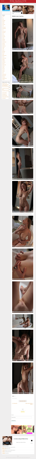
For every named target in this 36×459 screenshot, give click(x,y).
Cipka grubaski (4, 98)
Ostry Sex (3, 63)
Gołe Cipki (3, 43)
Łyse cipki (3, 79)
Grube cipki (3, 44)
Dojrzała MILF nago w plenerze (5, 90)
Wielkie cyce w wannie (17, 16)
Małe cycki (3, 52)
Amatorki (3, 16)
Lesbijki (3, 48)
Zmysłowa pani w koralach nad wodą (5, 89)
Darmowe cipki (4, 31)
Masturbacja (3, 51)
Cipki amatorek (4, 27)
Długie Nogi (3, 39)
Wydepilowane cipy (4, 78)
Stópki (3, 72)
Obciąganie (3, 60)
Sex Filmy (3, 70)
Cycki (2, 29)
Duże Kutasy (3, 36)
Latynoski (3, 47)
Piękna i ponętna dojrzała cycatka (6, 86)
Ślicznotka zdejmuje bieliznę (5, 96)
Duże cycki (3, 35)
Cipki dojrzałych (4, 28)
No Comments (15, 398)
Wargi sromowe (4, 75)
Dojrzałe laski (3, 32)
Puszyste (3, 67)
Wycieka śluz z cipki (4, 83)
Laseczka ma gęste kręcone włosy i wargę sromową (5, 85)
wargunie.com (15, 457)
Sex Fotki (3, 71)
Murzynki (3, 56)
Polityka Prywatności (10, 457)
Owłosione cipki (4, 64)
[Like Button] (13, 396)
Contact (6, 457)
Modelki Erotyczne (4, 55)
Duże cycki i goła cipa (4, 95)
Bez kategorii (3, 20)
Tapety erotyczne (4, 74)
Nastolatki (3, 59)
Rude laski (3, 68)
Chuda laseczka (15, 403)
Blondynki (3, 21)
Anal (2, 17)
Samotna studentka (4, 92)
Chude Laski (3, 24)
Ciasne (3, 25)
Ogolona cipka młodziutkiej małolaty (27, 404)
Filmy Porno (3, 40)
